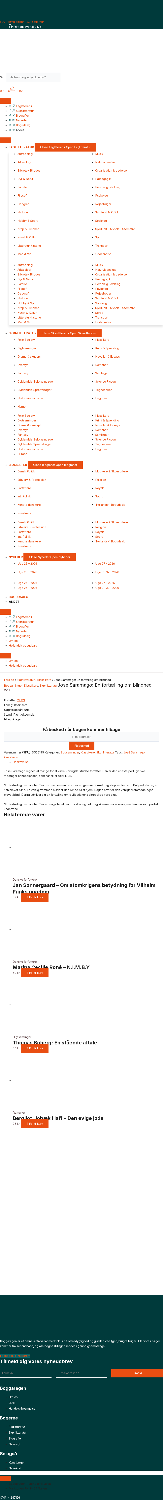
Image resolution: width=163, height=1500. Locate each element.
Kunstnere (24, 513)
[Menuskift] (5, 101)
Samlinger (102, 373)
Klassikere (102, 340)
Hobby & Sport (27, 221)
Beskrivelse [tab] (21, 762)
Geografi (23, 204)
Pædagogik (103, 179)
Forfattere (24, 488)
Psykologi (102, 195)
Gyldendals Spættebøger (34, 390)
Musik (99, 154)
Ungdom (101, 398)
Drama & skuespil (29, 356)
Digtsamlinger (26, 348)
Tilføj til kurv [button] (35, 897)
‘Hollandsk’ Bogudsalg (110, 505)
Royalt (99, 488)
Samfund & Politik (107, 212)
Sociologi (101, 221)
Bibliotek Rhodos (29, 170)
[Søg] (66, 78)
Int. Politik (24, 496)
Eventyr (22, 365)
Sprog (99, 237)
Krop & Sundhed (28, 229)
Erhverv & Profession (31, 480)
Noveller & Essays (107, 356)
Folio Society (26, 340)
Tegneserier (103, 390)
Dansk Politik (26, 471)
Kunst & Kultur (27, 237)
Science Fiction (105, 381)
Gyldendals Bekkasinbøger (35, 381)
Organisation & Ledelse (111, 170)
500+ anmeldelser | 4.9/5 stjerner (22, 21)
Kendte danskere (29, 505)
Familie (22, 187)
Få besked (81, 746)
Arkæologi (24, 162)
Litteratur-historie (29, 246)
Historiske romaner (30, 398)
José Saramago (134, 752)
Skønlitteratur (26, 680)
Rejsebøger (103, 204)
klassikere (11, 757)
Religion (100, 480)
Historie (22, 212)
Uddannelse (103, 254)
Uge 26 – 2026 (27, 572)
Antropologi (25, 154)
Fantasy (22, 373)
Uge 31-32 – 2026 (107, 572)
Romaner (101, 365)
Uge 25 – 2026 (27, 563)
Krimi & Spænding (107, 348)
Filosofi (22, 195)
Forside (9, 680)
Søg (2, 77)
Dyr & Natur (25, 179)
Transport (101, 246)
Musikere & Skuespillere (111, 471)
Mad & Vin (24, 254)
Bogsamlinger (13, 685)
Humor (22, 406)
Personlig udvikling (107, 187)
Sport (99, 496)
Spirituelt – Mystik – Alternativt (115, 229)
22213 (21, 700)
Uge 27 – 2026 (105, 563)
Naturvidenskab (105, 162)
